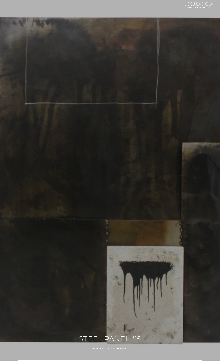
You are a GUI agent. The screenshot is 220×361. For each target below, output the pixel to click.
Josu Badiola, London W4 (199, 5)
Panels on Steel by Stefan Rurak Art (110, 349)
